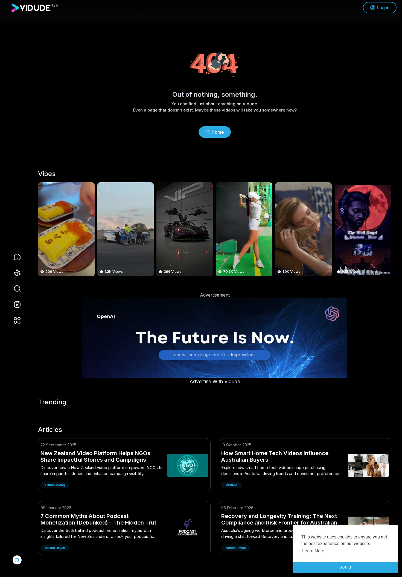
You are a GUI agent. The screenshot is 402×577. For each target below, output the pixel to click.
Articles (50, 430)
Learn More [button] (313, 551)
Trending (52, 402)
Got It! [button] (345, 567)
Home (218, 132)
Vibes (47, 174)
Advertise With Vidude (215, 381)
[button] (13, 289)
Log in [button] (383, 7)
